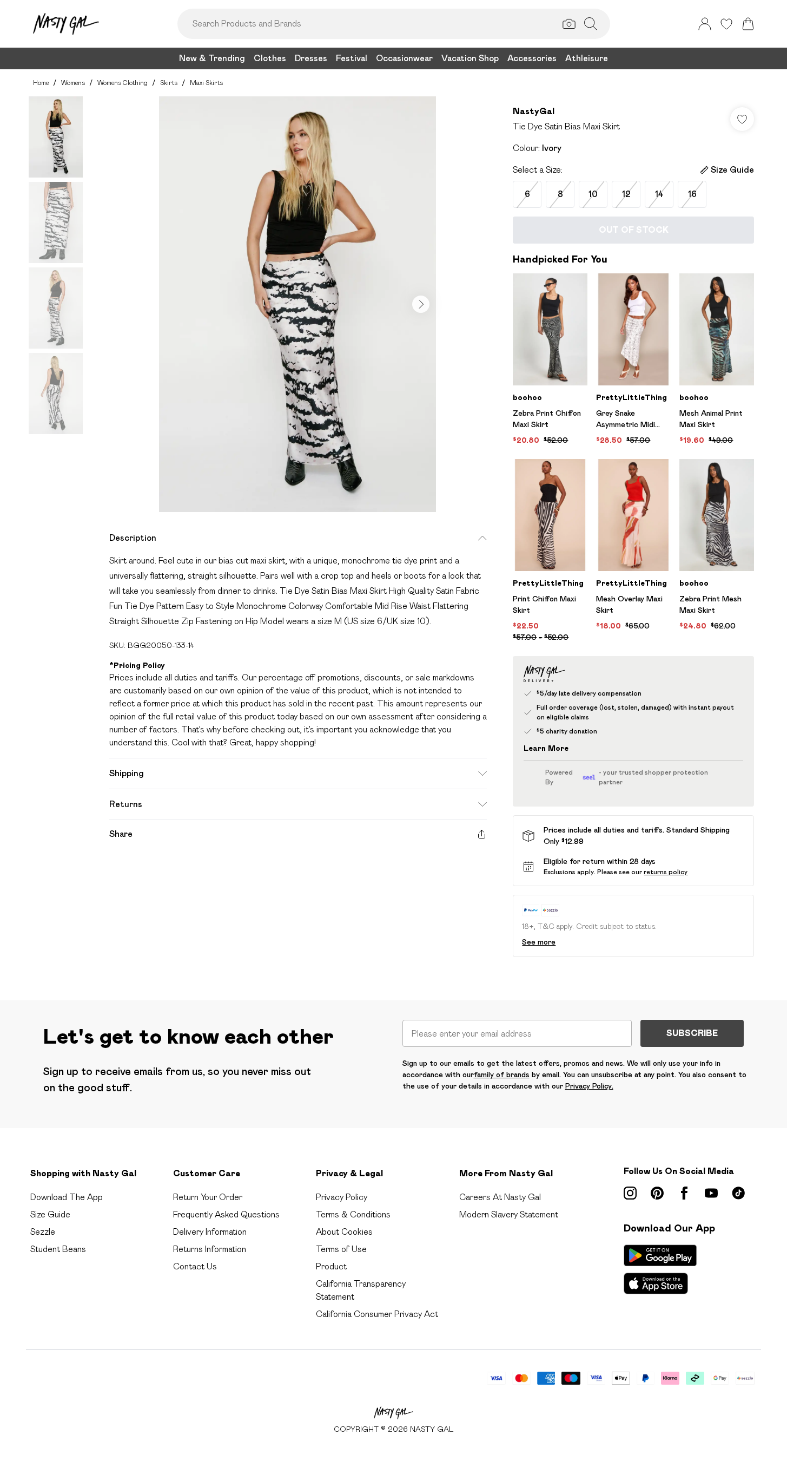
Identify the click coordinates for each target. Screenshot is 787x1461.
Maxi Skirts (206, 82)
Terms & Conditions (353, 1214)
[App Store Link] (660, 1269)
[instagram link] (630, 1193)
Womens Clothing (122, 82)
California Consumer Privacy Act (377, 1314)
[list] (297, 304)
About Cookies (344, 1231)
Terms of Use (341, 1249)
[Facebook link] (684, 1193)
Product (331, 1266)
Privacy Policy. (589, 1086)
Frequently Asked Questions (226, 1214)
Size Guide (50, 1214)
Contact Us (195, 1266)
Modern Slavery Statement (508, 1214)
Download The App (66, 1197)
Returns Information (209, 1249)
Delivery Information (210, 1231)
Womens (73, 82)
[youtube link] (711, 1193)
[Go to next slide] (420, 304)
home (41, 82)
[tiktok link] (738, 1193)
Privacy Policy (341, 1197)
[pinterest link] (657, 1193)
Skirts (168, 82)
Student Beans (58, 1249)
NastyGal (533, 111)
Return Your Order (207, 1197)
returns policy (665, 871)
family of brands (502, 1074)
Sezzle (42, 1231)
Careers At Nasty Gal (500, 1197)
